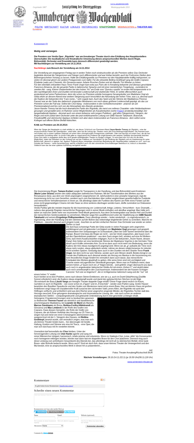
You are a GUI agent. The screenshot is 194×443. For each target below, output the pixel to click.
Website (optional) (87, 415)
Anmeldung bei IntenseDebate (40, 411)
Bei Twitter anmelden (69, 411)
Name (36, 415)
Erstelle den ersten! (66, 386)
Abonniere (38, 426)
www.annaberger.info (119, 4)
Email (60, 415)
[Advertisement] (168, 56)
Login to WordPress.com (55, 411)
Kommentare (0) (41, 44)
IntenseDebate (48, 433)
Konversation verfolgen (102, 380)
